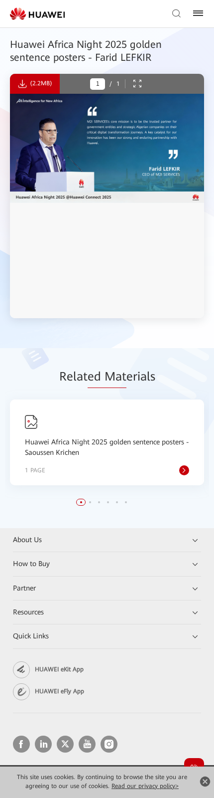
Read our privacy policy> (145, 786)
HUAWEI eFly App (59, 691)
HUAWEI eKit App (59, 669)
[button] (81, 502)
